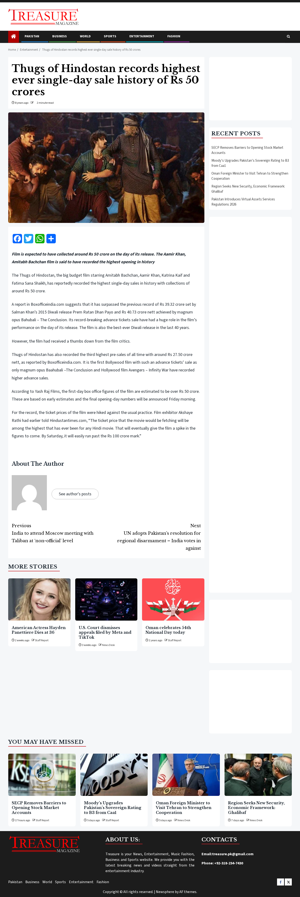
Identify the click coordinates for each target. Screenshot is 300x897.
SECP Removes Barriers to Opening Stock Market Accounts (39, 808)
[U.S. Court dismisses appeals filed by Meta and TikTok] (106, 599)
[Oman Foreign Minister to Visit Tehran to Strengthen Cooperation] (186, 775)
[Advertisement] (250, 88)
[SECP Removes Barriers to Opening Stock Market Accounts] (42, 775)
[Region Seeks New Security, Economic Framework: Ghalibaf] (258, 775)
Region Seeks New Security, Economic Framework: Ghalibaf (256, 808)
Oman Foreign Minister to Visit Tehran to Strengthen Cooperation (183, 808)
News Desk (108, 645)
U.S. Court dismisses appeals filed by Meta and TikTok (105, 632)
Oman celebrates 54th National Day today (168, 630)
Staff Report (42, 640)
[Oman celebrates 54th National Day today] (173, 599)
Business (59, 36)
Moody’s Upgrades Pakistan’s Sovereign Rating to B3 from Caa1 (112, 808)
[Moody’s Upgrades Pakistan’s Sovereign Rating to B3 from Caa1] (114, 775)
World (85, 36)
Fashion (173, 36)
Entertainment (141, 36)
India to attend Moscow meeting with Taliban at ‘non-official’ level (53, 533)
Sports (110, 36)
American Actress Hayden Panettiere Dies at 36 (39, 630)
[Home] (13, 37)
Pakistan (32, 36)
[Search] (288, 36)
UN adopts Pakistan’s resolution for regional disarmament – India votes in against (159, 537)
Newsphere (165, 891)
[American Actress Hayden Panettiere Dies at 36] (39, 599)
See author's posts (75, 494)
